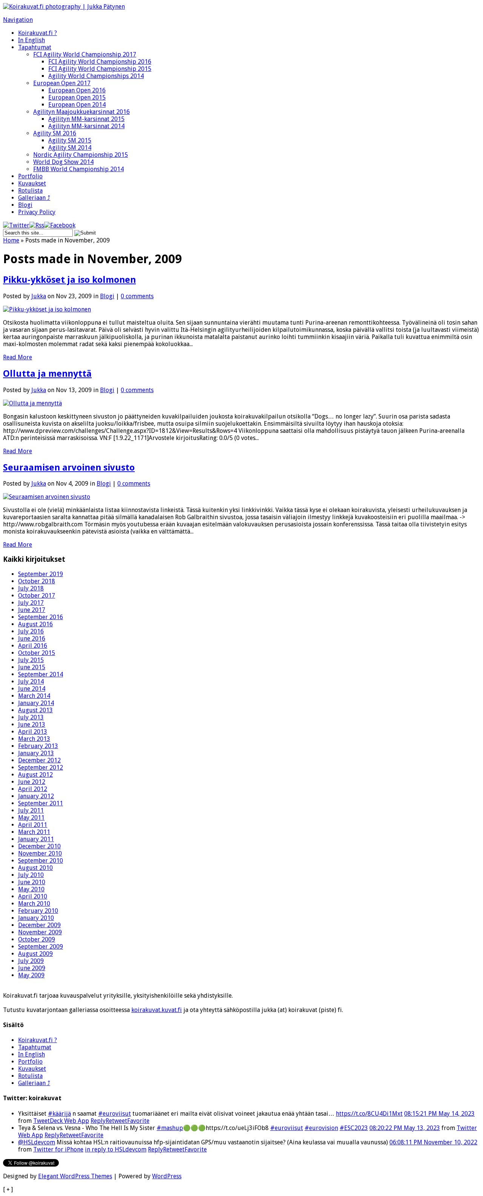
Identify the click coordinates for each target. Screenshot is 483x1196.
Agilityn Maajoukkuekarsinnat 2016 (81, 111)
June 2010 (31, 882)
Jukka (38, 296)
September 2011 (40, 803)
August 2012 (35, 774)
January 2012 (36, 796)
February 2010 (38, 910)
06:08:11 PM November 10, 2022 (433, 1142)
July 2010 (31, 875)
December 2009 (39, 925)
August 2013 (35, 710)
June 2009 (31, 968)
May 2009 (31, 975)
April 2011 (32, 824)
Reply (98, 1120)
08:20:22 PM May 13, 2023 (404, 1128)
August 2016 (35, 624)
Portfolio (30, 176)
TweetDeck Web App (61, 1120)
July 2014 (31, 681)
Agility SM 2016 (54, 133)
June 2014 (31, 688)
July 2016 (31, 631)
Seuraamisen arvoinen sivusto (69, 467)
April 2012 (32, 789)
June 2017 (31, 609)
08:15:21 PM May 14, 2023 (439, 1113)
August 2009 (35, 953)
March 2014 (34, 695)
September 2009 (40, 946)
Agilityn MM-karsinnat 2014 (86, 126)
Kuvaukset (32, 183)
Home (11, 240)
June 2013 (31, 724)
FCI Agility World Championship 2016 (99, 61)
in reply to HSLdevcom (115, 1149)
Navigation (18, 19)
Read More (17, 357)
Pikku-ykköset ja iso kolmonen (69, 279)
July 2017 (31, 602)
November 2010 (40, 853)
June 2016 (31, 638)
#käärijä (59, 1113)
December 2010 (39, 846)
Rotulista (30, 190)
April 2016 (32, 645)
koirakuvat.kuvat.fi (156, 1010)
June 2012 (31, 781)
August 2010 (35, 867)
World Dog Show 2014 (63, 162)
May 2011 (31, 817)
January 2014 (36, 703)
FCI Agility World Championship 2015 (99, 68)
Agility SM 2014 (69, 147)
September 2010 (40, 860)
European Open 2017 (62, 83)
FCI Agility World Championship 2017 (84, 54)
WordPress (167, 1176)
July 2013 (31, 717)
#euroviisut (114, 1113)
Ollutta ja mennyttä (47, 373)
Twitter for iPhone (58, 1149)
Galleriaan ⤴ (34, 197)
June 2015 (31, 667)
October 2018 (36, 581)
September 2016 (40, 617)
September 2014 (40, 674)
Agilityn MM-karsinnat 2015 (86, 119)
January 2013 (36, 753)
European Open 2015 (77, 97)
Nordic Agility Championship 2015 (80, 154)
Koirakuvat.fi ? (37, 33)
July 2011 (31, 810)
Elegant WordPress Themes (75, 1176)
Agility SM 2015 (69, 140)
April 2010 (32, 896)
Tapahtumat (34, 47)
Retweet (116, 1120)
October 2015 (36, 652)
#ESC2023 (354, 1128)
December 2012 (39, 760)
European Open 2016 (77, 90)
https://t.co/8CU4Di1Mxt (369, 1113)
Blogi (25, 205)
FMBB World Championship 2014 (78, 169)
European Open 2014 (77, 104)
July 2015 (31, 660)
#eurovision (321, 1128)
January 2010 (36, 918)
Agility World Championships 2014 (96, 76)
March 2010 (34, 903)
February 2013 (38, 746)
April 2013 (32, 731)
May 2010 (31, 889)
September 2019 (40, 574)
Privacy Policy (36, 212)
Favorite (138, 1120)
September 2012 (40, 767)
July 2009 (31, 960)
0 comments (137, 296)
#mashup (170, 1128)
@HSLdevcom (36, 1142)
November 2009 (40, 932)
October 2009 (36, 939)
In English (31, 40)
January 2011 (36, 839)
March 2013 (34, 738)
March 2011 (34, 832)
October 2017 (36, 595)
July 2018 (31, 588)
